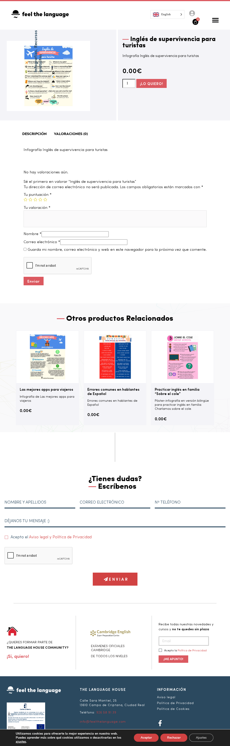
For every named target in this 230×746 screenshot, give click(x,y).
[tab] (34, 134)
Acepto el (51, 537)
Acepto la (185, 650)
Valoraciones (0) (71, 134)
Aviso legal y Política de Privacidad (60, 537)
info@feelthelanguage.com (103, 721)
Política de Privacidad (192, 650)
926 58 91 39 (106, 712)
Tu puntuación (38, 195)
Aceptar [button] (146, 737)
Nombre (33, 234)
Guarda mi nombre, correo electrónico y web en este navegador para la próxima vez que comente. (117, 250)
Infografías (36, 61)
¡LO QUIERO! (151, 83)
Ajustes (201, 737)
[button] (215, 20)
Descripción (34, 134)
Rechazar (174, 737)
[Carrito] (195, 22)
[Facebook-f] (160, 723)
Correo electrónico (42, 242)
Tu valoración (37, 208)
